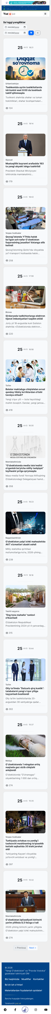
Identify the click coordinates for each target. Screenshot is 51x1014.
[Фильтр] (31, 33)
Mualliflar (26, 979)
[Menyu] (45, 14)
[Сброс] (37, 33)
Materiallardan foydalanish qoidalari (23, 990)
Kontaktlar (38, 979)
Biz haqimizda (12, 979)
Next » (32, 947)
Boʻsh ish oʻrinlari (14, 984)
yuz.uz (18, 1003)
